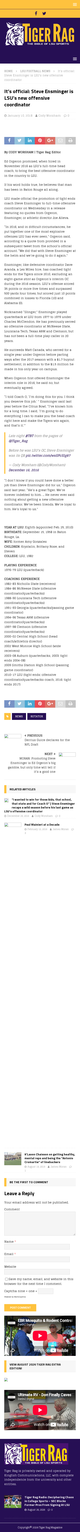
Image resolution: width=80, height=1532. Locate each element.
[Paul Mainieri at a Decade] (12, 983)
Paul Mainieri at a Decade (42, 824)
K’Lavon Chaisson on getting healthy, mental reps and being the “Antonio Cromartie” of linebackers (50, 1158)
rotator (37, 716)
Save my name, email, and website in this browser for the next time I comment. (38, 1281)
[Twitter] (44, 13)
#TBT (29, 436)
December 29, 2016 (18, 816)
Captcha (10, 1291)
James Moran (61, 829)
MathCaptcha (20, 1296)
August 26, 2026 (36, 1510)
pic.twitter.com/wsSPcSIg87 (48, 455)
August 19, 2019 (36, 1167)
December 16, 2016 (24, 470)
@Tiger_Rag (18, 441)
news (19, 716)
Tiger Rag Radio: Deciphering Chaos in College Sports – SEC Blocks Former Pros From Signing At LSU (49, 1501)
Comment (12, 1209)
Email (9, 1254)
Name (9, 1241)
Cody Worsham (49, 115)
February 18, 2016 (37, 829)
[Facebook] (36, 13)
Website (10, 1266)
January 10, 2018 (20, 115)
